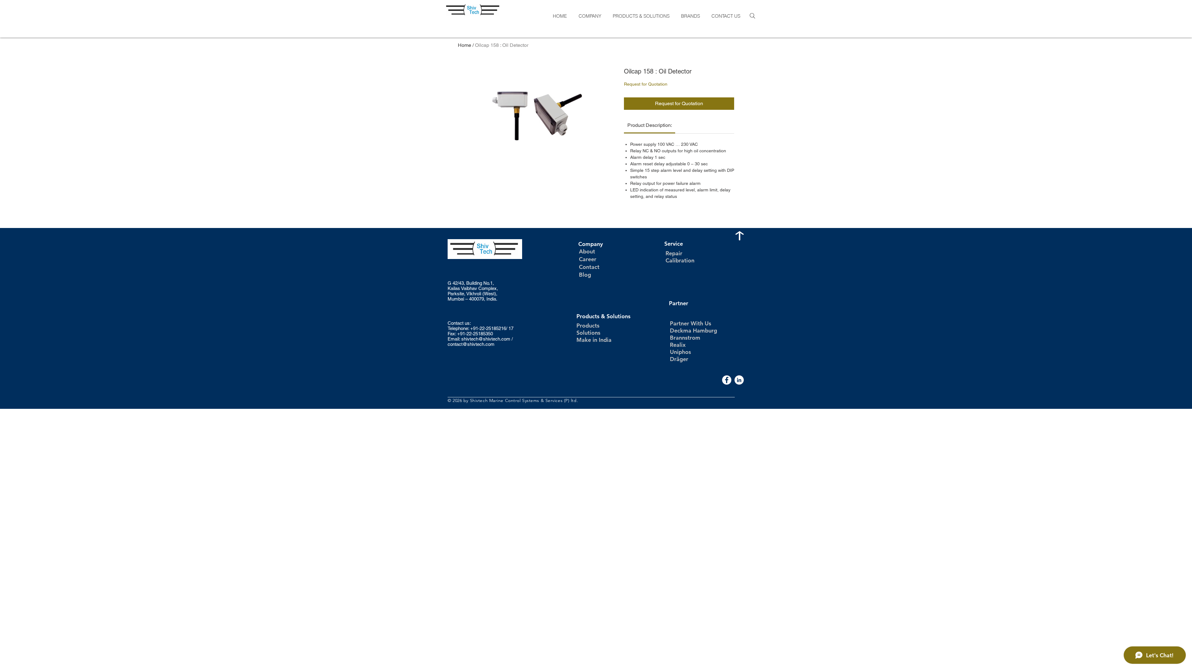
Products (587, 325)
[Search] (752, 15)
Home (464, 45)
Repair (674, 253)
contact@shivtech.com (471, 344)
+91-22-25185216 (488, 328)
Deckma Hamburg (693, 330)
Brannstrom (685, 337)
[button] (589, 16)
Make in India (594, 339)
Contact (589, 266)
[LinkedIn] (739, 380)
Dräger (679, 359)
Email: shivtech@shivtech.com (479, 339)
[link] (649, 125)
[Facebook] (726, 380)
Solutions (588, 332)
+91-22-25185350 (475, 333)
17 (510, 328)
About (587, 251)
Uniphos (680, 351)
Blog (585, 274)
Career (587, 259)
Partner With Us (690, 323)
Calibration (680, 260)
